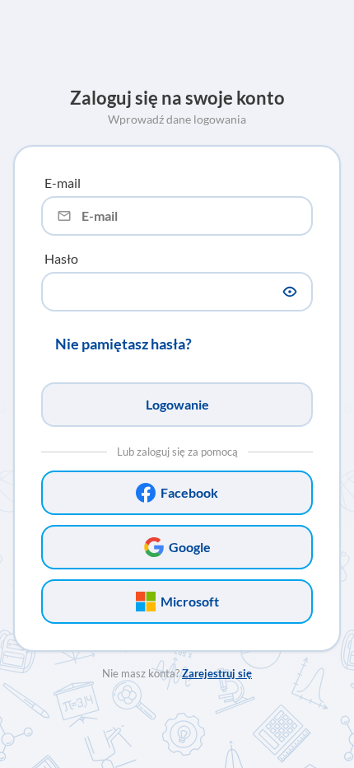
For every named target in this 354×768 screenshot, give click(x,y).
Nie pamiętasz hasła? (123, 344)
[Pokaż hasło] (289, 291)
